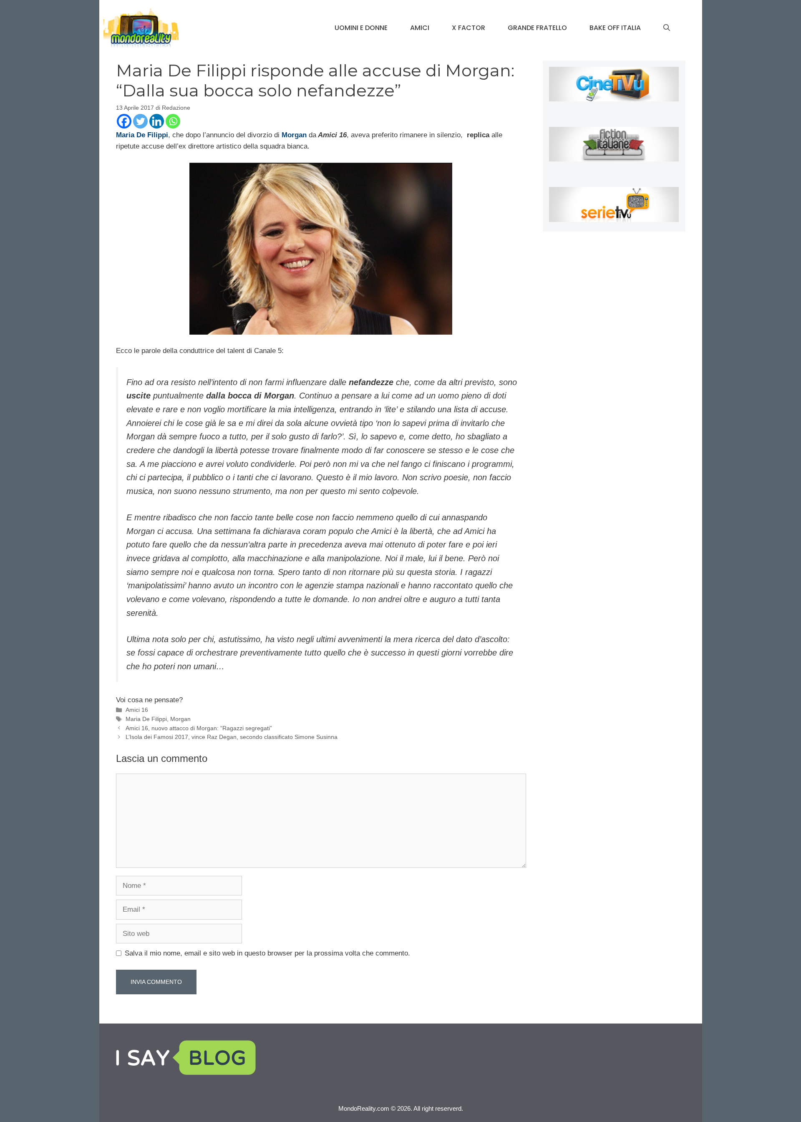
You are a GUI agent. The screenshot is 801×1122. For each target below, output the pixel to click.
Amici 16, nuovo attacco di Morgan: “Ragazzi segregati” (199, 728)
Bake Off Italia (615, 28)
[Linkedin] (156, 121)
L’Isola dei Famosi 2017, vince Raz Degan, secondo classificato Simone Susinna (232, 737)
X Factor (468, 28)
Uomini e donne (361, 28)
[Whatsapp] (173, 121)
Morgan (180, 719)
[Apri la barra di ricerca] (666, 28)
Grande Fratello (537, 28)
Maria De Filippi (146, 719)
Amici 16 (137, 709)
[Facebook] (124, 121)
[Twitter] (140, 121)
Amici (419, 28)
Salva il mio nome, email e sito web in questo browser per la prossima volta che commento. (267, 953)
